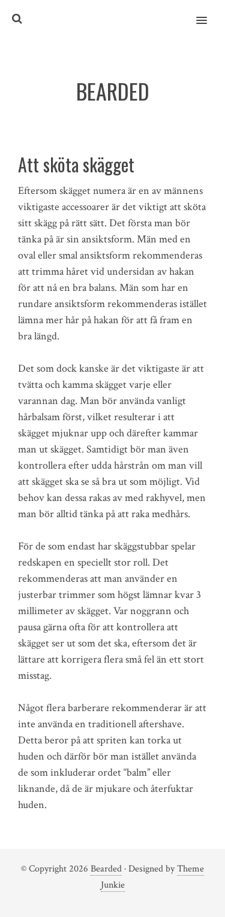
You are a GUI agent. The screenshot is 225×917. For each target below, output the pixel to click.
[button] (208, 12)
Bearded (106, 869)
